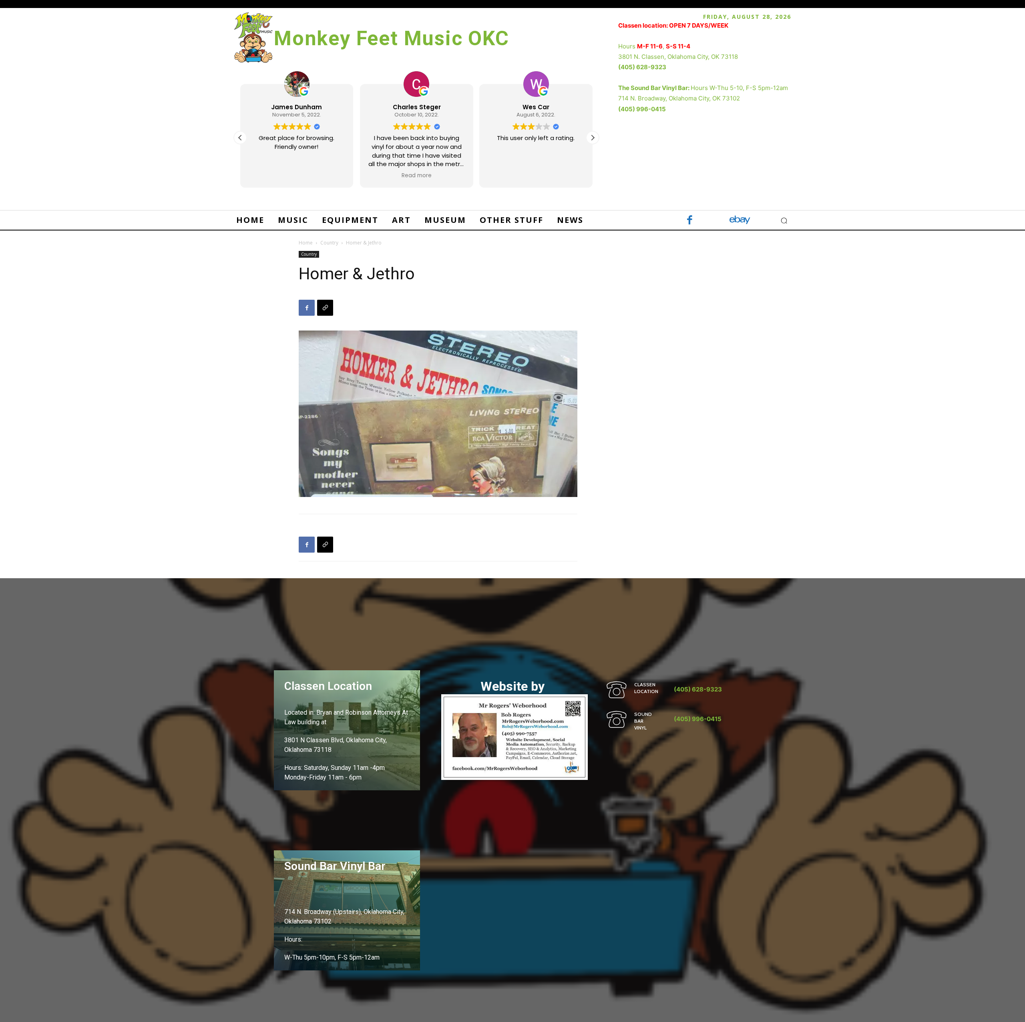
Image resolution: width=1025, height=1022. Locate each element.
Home (306, 242)
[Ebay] (740, 221)
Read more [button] (416, 175)
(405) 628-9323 (642, 67)
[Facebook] (690, 221)
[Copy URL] (325, 308)
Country (329, 242)
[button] (593, 138)
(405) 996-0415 (642, 109)
